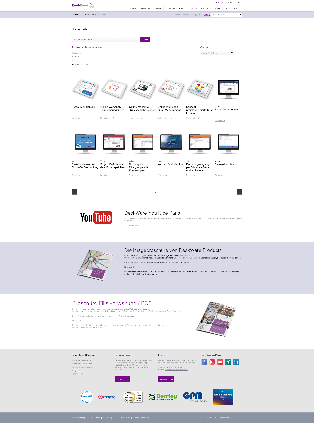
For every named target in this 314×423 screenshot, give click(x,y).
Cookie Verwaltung (141, 418)
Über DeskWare (182, 15)
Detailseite (77, 118)
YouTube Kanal (131, 225)
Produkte (157, 8)
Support (196, 15)
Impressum (125, 418)
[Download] (85, 118)
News (181, 8)
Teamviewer (77, 374)
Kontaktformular (166, 379)
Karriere (204, 8)
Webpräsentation (150, 274)
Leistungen (170, 8)
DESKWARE (83, 5)
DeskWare (216, 8)
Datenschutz (95, 418)
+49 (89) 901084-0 (234, 3)
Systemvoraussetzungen (83, 367)
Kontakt (221, 3)
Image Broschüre (79, 370)
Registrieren (122, 379)
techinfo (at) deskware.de (176, 369)
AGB (115, 418)
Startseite (133, 8)
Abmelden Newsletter (82, 364)
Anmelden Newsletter (82, 360)
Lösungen (145, 8)
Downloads (192, 8)
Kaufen (237, 8)
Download (129, 267)
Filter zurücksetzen (80, 64)
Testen (227, 8)
